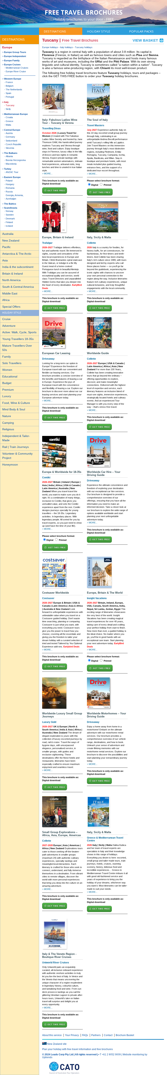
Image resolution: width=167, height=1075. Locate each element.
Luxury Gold (49, 722)
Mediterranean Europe (16, 114)
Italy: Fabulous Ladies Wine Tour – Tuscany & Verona (59, 121)
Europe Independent (15, 56)
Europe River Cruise (16, 71)
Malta (8, 125)
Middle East (9, 293)
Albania (9, 156)
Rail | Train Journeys (15, 447)
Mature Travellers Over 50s (17, 348)
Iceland (9, 226)
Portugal (10, 97)
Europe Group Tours (15, 52)
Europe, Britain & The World (105, 592)
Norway (9, 211)
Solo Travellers (11, 363)
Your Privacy (72, 1035)
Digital (94, 185)
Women (7, 369)
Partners (96, 1035)
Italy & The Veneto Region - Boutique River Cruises (59, 955)
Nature (6, 416)
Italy (6, 102)
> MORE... (47, 173)
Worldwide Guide (98, 353)
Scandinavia (10, 208)
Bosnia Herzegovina (16, 160)
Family (6, 356)
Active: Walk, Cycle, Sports (19, 332)
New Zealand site (57, 1044)
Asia (5, 260)
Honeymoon (10, 464)
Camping (8, 422)
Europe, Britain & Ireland (58, 237)
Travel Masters (95, 125)
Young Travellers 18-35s (18, 339)
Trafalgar (47, 243)
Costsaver (48, 598)
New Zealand (10, 240)
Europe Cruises (12, 64)
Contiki (46, 477)
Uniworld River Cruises (55, 962)
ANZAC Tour (12, 172)
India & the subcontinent (17, 266)
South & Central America (18, 286)
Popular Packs (141, 31)
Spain (8, 93)
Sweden (10, 214)
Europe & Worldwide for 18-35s (61, 471)
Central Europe (12, 130)
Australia (7, 233)
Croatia (9, 117)
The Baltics (10, 204)
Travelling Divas (51, 128)
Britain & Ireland (12, 273)
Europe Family (12, 60)
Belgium (9, 86)
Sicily (8, 109)
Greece (9, 121)
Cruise (6, 319)
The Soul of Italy (97, 119)
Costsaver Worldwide (55, 592)
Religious (8, 429)
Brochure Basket (125, 1035)
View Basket (146, 40)
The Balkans (10, 153)
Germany (10, 137)
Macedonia (11, 164)
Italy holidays (66, 47)
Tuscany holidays (83, 47)
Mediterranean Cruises (17, 68)
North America (11, 280)
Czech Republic (13, 144)
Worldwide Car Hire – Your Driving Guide (103, 473)
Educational (9, 376)
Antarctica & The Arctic (16, 253)
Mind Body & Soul (13, 409)
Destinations (55, 31)
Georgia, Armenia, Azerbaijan (14, 197)
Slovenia (10, 148)
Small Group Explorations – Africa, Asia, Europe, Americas (61, 834)
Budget (6, 383)
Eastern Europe (12, 177)
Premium (8, 389)
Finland (9, 222)
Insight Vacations (97, 598)
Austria (9, 133)
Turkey (7, 169)
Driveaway (48, 358)
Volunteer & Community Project (17, 456)
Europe (7, 47)
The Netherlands (14, 89)
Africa (6, 300)
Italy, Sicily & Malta (99, 237)
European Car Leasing (56, 353)
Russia (9, 191)
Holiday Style (98, 31)
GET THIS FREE (56, 190)
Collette (91, 243)
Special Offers (11, 306)
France (9, 82)
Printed (107, 185)
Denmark (10, 218)
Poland (9, 180)
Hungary (10, 184)
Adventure (8, 325)
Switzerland (11, 140)
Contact (108, 1035)
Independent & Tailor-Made (16, 438)
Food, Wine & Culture (16, 402)
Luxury (6, 396)
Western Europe (12, 79)
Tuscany (10, 105)
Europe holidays (50, 47)
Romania (10, 188)
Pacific (6, 247)
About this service (52, 1035)
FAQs (85, 1035)
